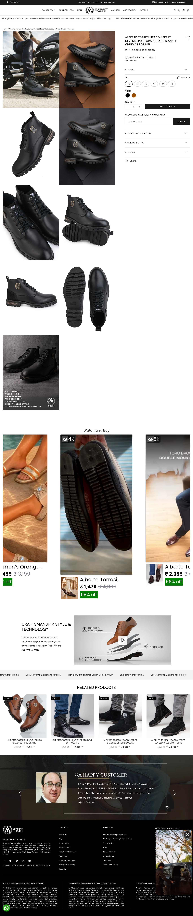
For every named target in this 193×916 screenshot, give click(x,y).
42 (145, 84)
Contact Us (64, 843)
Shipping (107, 860)
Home (5, 29)
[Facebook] (4, 861)
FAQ (105, 847)
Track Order (108, 843)
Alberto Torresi (25, 865)
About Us (63, 834)
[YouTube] (29, 861)
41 (137, 84)
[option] (96, 790)
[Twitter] (10, 861)
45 (171, 84)
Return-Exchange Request (114, 834)
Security (62, 869)
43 (154, 84)
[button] (175, 10)
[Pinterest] (17, 861)
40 (128, 84)
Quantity (130, 101)
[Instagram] (23, 861)
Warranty (63, 856)
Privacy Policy (109, 852)
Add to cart (168, 106)
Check (182, 121)
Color (128, 90)
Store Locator (65, 847)
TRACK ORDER (107, 2)
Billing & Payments (67, 865)
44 (163, 84)
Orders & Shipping (67, 860)
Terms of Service (110, 865)
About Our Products (67, 852)
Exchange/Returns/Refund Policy (117, 839)
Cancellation (108, 856)
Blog (60, 839)
